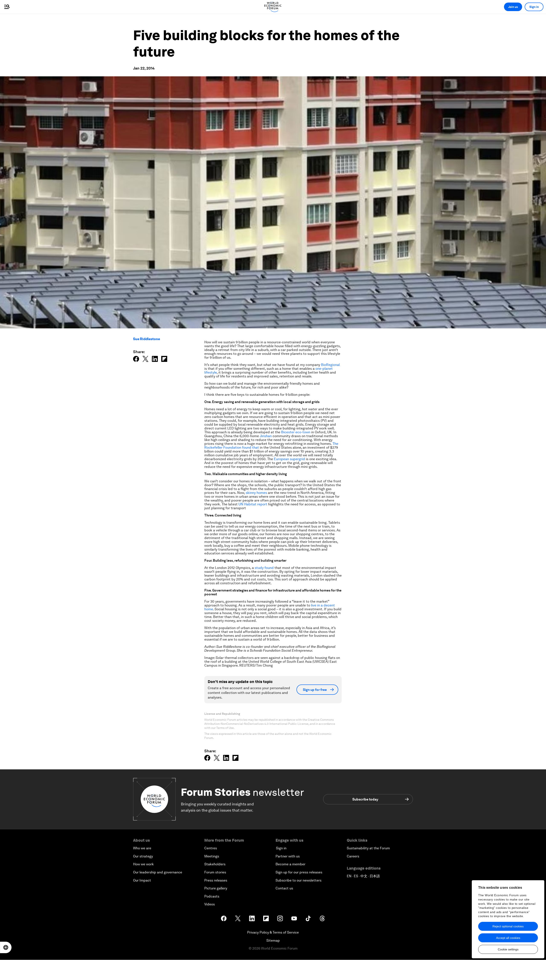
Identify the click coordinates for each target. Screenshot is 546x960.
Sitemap (273, 940)
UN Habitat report (252, 504)
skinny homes (256, 493)
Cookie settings (508, 949)
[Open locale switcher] (5, 947)
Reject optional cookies (508, 926)
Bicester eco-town (295, 432)
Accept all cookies (508, 938)
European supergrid (289, 459)
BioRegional (330, 365)
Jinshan (266, 436)
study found (264, 568)
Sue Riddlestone (146, 339)
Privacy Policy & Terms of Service (273, 932)
